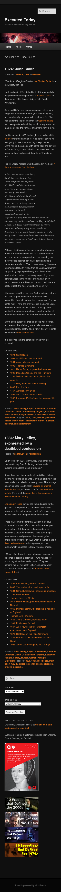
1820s (27, 417)
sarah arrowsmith (22, 423)
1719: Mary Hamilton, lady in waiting (28, 383)
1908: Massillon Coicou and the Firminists (30, 372)
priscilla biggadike (44, 663)
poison (51, 420)
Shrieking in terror (13, 503)
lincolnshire (31, 420)
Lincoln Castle (44, 95)
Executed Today (20, 19)
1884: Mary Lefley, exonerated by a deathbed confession (23, 443)
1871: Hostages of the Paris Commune (29, 633)
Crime (18, 411)
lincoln (8, 420)
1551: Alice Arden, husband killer (26, 394)
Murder (30, 414)
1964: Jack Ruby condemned (24, 361)
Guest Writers (11, 414)
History (16, 657)
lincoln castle (18, 420)
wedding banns (45, 120)
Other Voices (41, 414)
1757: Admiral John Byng (22, 390)
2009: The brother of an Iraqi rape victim (29, 587)
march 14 (42, 420)
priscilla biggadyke (14, 666)
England (40, 411)
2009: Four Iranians (19, 387)
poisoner (9, 423)
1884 (33, 660)
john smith (50, 417)
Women (32, 657)
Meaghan (36, 74)
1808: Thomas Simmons (22, 365)
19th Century (20, 408)
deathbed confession (15, 543)
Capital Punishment (36, 408)
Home (8, 46)
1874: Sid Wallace (19, 354)
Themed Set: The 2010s (22, 598)
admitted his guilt (25, 332)
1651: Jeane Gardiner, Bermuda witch (28, 619)
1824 (33, 417)
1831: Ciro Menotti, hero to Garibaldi (28, 583)
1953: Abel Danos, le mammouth (26, 358)
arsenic (8, 138)
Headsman (35, 453)
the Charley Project (43, 81)
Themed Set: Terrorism (21, 615)
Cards (29, 46)
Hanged (22, 414)
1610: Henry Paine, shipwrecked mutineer (30, 369)
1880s (27, 660)
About (18, 46)
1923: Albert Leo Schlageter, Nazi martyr (30, 644)
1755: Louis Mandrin (20, 594)
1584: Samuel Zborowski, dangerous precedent (33, 590)
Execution (50, 411)
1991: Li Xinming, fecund (22, 623)
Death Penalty (28, 411)
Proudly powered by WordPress (30, 885)
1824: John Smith (20, 68)
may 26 (14, 663)
